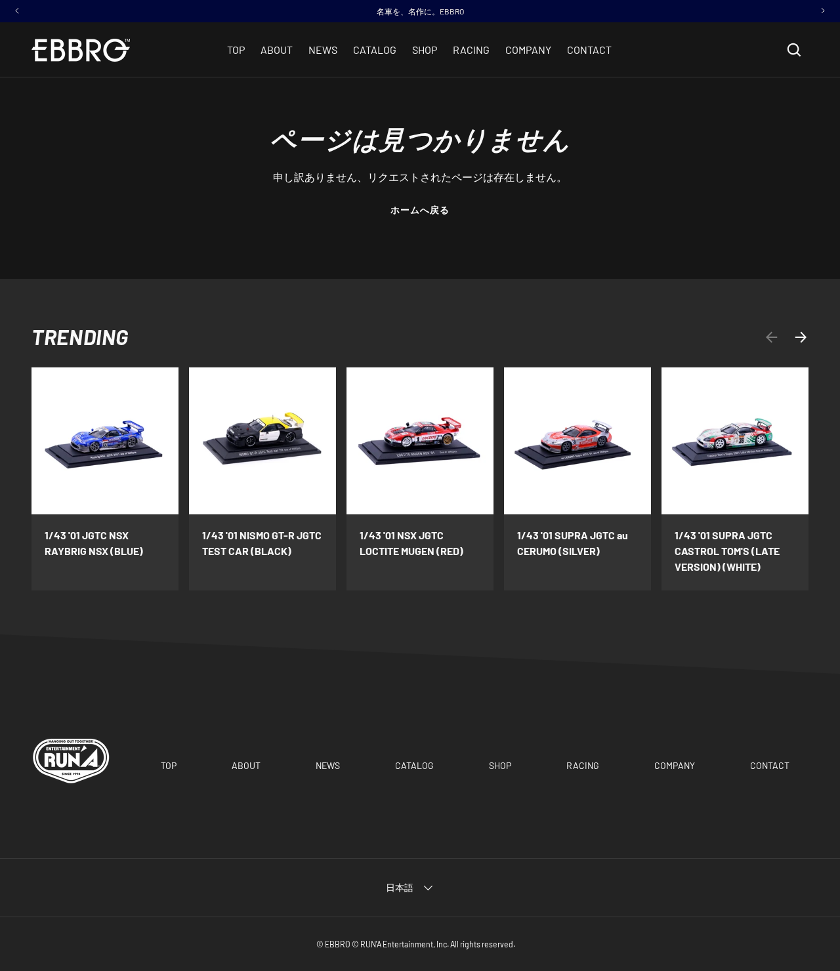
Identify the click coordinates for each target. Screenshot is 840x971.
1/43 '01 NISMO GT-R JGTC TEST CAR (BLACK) (262, 543)
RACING (471, 49)
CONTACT (589, 49)
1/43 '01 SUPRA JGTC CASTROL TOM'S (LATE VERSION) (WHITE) (727, 551)
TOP (236, 49)
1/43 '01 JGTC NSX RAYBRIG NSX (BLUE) (94, 543)
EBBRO (337, 944)
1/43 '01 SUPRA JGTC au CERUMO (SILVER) (572, 543)
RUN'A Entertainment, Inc (403, 944)
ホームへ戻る (420, 209)
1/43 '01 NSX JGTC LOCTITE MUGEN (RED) (411, 543)
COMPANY (528, 49)
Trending (80, 336)
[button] (794, 49)
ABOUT (277, 49)
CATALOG (374, 49)
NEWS (322, 49)
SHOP (424, 49)
